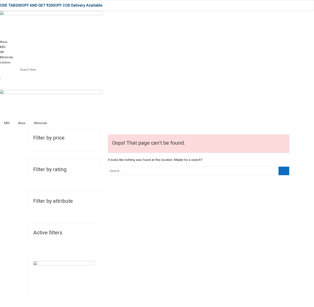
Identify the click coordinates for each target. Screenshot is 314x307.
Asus (21, 123)
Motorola (40, 123)
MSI (7, 123)
